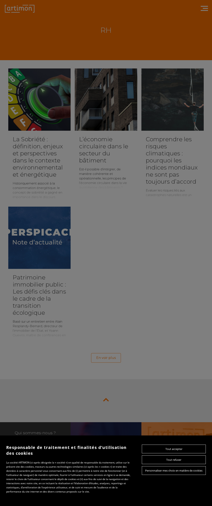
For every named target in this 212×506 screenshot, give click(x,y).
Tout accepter (173, 449)
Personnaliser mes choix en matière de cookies (173, 470)
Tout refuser (173, 460)
